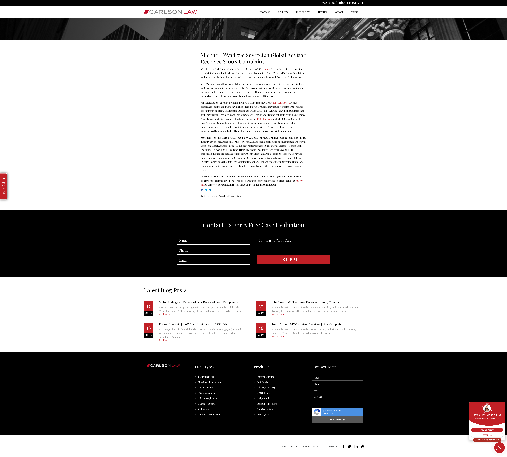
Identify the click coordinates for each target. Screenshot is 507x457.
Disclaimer (330, 446)
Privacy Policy (312, 446)
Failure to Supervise (207, 403)
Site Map (282, 446)
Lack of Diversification (209, 414)
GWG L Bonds (263, 393)
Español (354, 12)
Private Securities (265, 376)
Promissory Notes (265, 409)
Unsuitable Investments (209, 382)
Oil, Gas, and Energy (267, 387)
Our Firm (282, 12)
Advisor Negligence (207, 398)
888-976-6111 (355, 2)
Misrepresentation (207, 393)
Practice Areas (303, 12)
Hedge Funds (263, 398)
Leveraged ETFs (265, 414)
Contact (338, 12)
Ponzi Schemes (205, 387)
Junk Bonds (262, 382)
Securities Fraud (206, 376)
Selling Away (204, 409)
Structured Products (267, 403)
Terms (331, 413)
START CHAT (487, 430)
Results (322, 12)
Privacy (325, 413)
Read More (164, 314)
